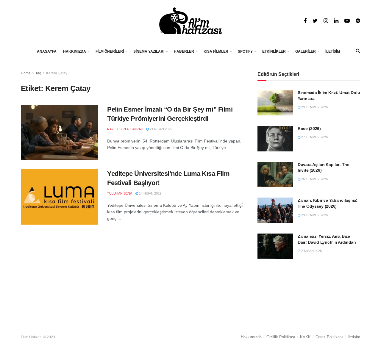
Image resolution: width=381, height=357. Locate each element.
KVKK (305, 337)
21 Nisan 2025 (160, 129)
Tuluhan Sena (119, 193)
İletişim (354, 337)
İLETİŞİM (332, 51)
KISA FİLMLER (216, 51)
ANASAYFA (47, 51)
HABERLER (184, 51)
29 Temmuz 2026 (314, 107)
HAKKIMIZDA (74, 51)
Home (26, 73)
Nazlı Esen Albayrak (125, 129)
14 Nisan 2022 (149, 193)
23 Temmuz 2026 (314, 215)
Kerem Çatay (56, 73)
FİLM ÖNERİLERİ (110, 51)
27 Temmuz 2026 (314, 137)
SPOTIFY (245, 51)
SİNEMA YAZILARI (148, 51)
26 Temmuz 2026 (314, 179)
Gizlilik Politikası (280, 337)
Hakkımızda (251, 337)
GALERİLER (305, 51)
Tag (38, 73)
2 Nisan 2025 (311, 251)
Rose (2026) (309, 128)
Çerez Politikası (329, 337)
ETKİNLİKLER (274, 51)
